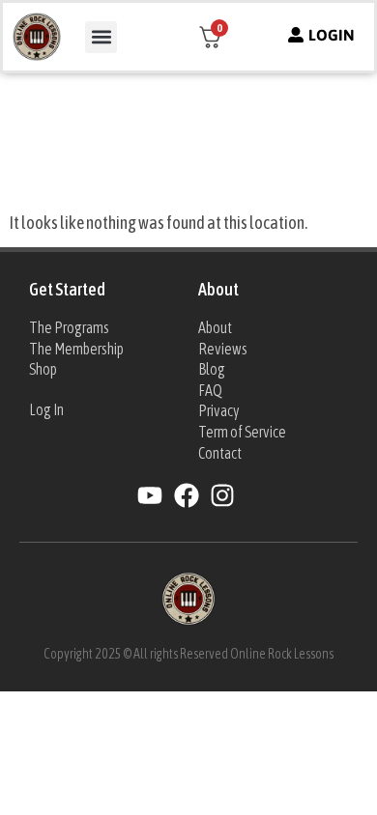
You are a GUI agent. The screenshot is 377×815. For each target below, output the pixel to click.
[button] (101, 37)
